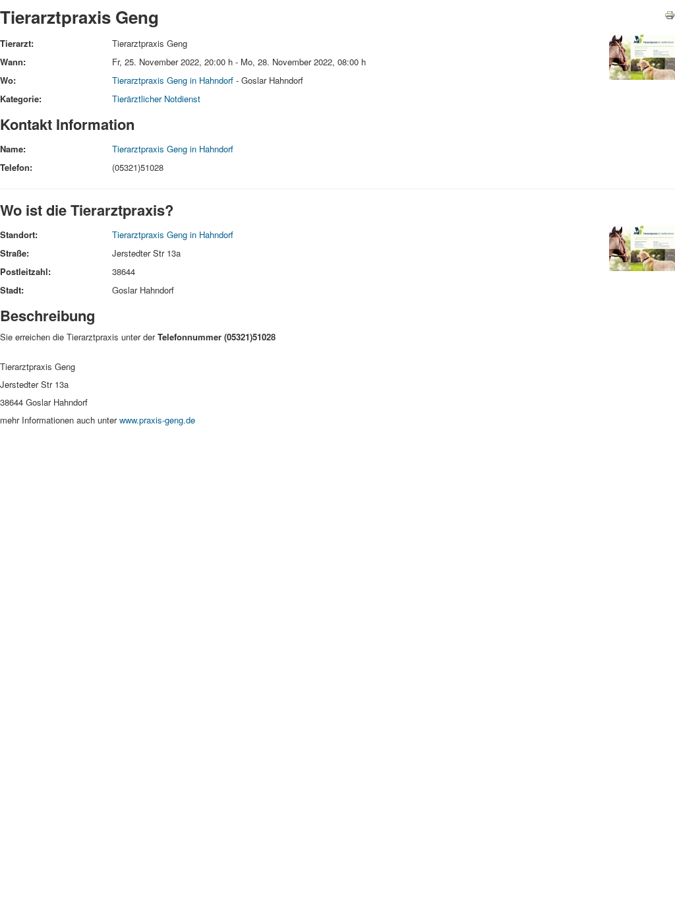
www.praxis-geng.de (157, 420)
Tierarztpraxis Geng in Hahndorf (172, 80)
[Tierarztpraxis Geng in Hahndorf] (642, 247)
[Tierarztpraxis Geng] (642, 55)
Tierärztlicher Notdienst (156, 98)
